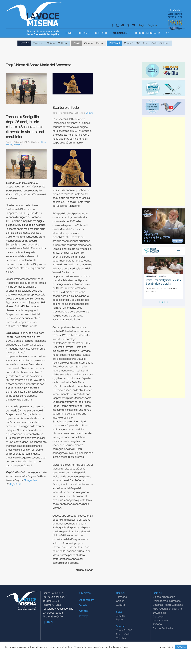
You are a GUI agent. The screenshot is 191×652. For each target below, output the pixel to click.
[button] (167, 32)
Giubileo (164, 43)
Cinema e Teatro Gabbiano (168, 604)
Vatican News (160, 620)
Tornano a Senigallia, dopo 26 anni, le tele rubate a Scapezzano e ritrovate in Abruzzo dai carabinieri (25, 126)
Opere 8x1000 (132, 43)
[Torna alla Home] (33, 13)
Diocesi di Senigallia (147, 33)
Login (142, 25)
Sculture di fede (66, 107)
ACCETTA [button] (181, 646)
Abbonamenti (121, 33)
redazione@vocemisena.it (58, 608)
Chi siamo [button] (83, 33)
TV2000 (157, 624)
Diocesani (158, 616)
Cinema (88, 43)
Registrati (153, 25)
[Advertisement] (163, 161)
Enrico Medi (150, 43)
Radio (99, 43)
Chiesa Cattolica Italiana (167, 601)
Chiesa (51, 43)
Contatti (101, 33)
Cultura (62, 43)
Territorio (38, 43)
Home (68, 33)
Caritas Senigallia (163, 628)
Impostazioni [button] (166, 647)
